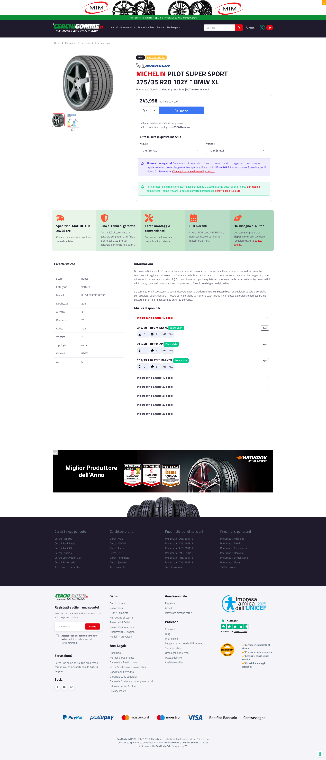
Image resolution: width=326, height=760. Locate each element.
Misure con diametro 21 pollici (155, 396)
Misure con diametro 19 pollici (155, 378)
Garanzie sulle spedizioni (124, 676)
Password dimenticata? (178, 613)
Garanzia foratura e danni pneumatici (131, 681)
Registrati (170, 603)
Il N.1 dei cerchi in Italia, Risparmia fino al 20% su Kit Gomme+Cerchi (163, 18)
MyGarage (172, 27)
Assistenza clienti (175, 662)
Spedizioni (116, 653)
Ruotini (161, 27)
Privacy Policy (118, 691)
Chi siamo (170, 629)
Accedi (169, 608)
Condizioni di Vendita (122, 672)
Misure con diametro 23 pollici (155, 414)
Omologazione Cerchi (177, 653)
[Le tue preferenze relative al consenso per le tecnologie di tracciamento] (320, 754)
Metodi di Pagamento (122, 658)
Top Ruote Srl (163, 746)
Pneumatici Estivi (120, 622)
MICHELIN (151, 74)
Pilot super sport (103, 43)
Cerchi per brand (121, 531)
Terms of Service (190, 742)
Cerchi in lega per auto (70, 531)
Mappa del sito (173, 658)
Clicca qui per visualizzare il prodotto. (193, 171)
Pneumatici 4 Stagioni (122, 632)
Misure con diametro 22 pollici (155, 405)
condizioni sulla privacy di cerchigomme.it (76, 640)
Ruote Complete (146, 27)
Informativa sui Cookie (123, 686)
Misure (144, 144)
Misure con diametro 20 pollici (155, 387)
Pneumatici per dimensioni (184, 531)
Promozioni (171, 638)
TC (186, 746)
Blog (167, 634)
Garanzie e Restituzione (123, 662)
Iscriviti (92, 626)
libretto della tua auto (227, 191)
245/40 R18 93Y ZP (157, 344)
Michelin (86, 43)
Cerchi (114, 27)
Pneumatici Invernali (122, 627)
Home (57, 43)
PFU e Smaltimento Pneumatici (128, 667)
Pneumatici (126, 27)
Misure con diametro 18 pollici (155, 318)
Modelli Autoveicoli (121, 636)
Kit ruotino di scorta (121, 617)
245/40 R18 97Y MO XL (159, 327)
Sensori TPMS (173, 648)
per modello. (254, 187)
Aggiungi (183, 110)
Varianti (210, 144)
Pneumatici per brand (235, 531)
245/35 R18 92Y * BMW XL (162, 360)
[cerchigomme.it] (79, 27)
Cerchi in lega (117, 603)
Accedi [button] (251, 27)
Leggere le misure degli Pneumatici (185, 643)
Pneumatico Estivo (156, 57)
